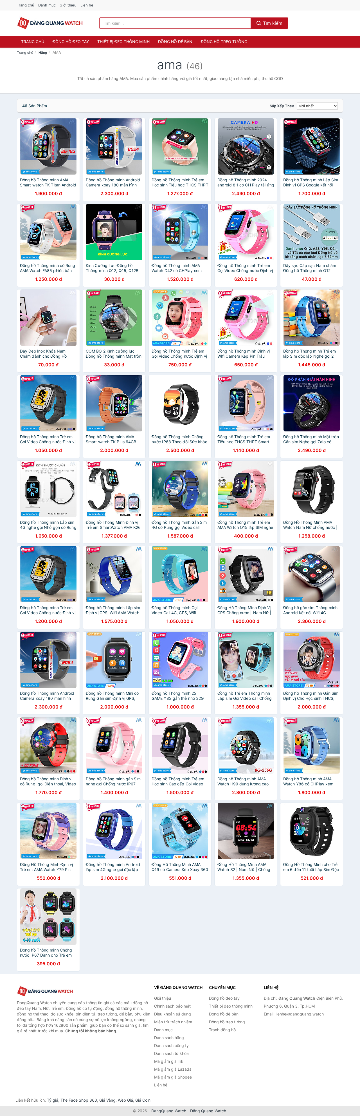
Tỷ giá (52, 1100)
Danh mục (47, 5)
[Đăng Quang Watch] (45, 991)
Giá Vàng (107, 1100)
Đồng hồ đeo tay (71, 41)
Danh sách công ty (171, 1045)
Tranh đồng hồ (222, 1029)
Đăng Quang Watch (208, 1110)
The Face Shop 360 (78, 1100)
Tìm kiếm (272, 23)
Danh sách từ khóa (171, 1053)
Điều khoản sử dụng (172, 1014)
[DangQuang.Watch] (50, 23)
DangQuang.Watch (168, 1110)
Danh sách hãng (169, 1037)
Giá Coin (142, 1100)
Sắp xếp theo (282, 106)
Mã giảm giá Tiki (169, 1061)
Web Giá (125, 1100)
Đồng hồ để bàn (175, 41)
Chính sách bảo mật (172, 1006)
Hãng (43, 52)
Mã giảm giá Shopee (173, 1077)
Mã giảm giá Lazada (173, 1069)
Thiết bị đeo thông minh (123, 41)
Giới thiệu (68, 5)
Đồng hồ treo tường (224, 41)
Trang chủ (25, 5)
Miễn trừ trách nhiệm (173, 1021)
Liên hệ (86, 5)
